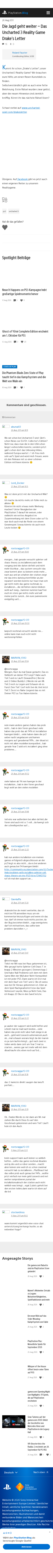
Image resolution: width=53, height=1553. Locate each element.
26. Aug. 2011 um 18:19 (19, 430)
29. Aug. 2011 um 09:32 (20, 773)
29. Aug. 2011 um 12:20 (20, 849)
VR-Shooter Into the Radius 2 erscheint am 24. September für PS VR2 (38, 1446)
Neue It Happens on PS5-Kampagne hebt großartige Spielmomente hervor (24, 292)
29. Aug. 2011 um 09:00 (20, 623)
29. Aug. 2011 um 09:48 (20, 811)
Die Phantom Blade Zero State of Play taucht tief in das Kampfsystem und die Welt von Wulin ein (24, 377)
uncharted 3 (14, 211)
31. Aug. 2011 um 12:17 (19, 1150)
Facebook (22, 179)
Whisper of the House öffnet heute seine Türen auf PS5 (38, 1369)
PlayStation (18, 12)
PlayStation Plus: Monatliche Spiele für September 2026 (37, 1344)
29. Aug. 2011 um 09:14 (20, 661)
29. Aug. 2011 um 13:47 (19, 952)
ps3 (4, 211)
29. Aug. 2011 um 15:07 (20, 1018)
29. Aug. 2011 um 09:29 (20, 717)
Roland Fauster (19, 52)
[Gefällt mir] (21, 300)
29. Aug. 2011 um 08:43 (20, 551)
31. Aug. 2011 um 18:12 (19, 1215)
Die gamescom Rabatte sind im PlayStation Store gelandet (38, 1268)
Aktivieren (26, 1547)
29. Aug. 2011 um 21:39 (19, 1109)
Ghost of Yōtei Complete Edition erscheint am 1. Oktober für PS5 (25, 333)
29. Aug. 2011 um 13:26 (19, 902)
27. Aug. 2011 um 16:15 (19, 486)
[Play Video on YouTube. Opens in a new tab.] (17, 1425)
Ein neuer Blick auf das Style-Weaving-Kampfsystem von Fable (38, 1318)
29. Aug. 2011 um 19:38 (19, 1074)
